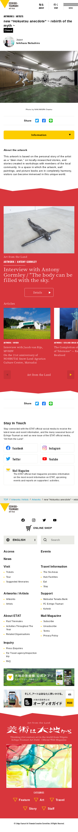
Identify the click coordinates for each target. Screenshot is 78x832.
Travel (60, 799)
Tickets (10, 572)
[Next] (70, 374)
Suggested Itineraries (17, 581)
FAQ (8, 661)
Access (9, 551)
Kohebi (47, 609)
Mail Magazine (51, 615)
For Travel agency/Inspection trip (21, 655)
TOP (6, 500)
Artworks (36, 500)
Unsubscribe (50, 626)
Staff (51, 808)
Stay (45, 586)
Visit (7, 566)
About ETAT (12, 615)
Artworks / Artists (13, 16)
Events (46, 551)
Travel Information (54, 566)
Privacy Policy (50, 635)
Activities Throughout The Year (19, 628)
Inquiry (9, 642)
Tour (8, 577)
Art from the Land (39, 374)
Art (42, 799)
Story (33, 808)
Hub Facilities (50, 577)
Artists (9, 604)
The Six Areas (50, 572)
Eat (45, 581)
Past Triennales (14, 621)
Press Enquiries (14, 648)
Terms (46, 631)
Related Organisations (18, 634)
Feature (24, 799)
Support (47, 593)
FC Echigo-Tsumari (53, 604)
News (8, 558)
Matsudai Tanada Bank (55, 599)
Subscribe (48, 621)
